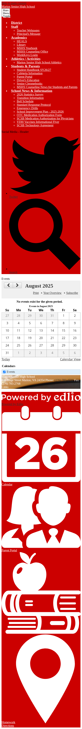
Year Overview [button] (52, 292)
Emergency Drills (27, 108)
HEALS (22, 41)
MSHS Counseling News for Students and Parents (47, 87)
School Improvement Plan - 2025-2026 (40, 111)
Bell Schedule (25, 101)
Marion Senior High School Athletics (39, 62)
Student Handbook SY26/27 (34, 69)
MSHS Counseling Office (32, 51)
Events (11, 371)
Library (21, 44)
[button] (14, 27)
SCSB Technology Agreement (35, 125)
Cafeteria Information (30, 73)
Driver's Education (28, 80)
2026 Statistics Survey (30, 94)
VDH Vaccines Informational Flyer (38, 122)
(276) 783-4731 (64, 380)
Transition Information (30, 97)
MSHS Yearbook (27, 48)
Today (6, 359)
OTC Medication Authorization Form (39, 115)
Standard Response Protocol (34, 104)
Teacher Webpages (28, 30)
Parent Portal (24, 76)
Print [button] (36, 292)
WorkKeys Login (27, 55)
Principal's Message (28, 33)
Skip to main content (14, 3)
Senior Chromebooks (29, 83)
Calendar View (70, 359)
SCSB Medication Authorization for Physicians (45, 118)
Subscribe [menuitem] (72, 292)
